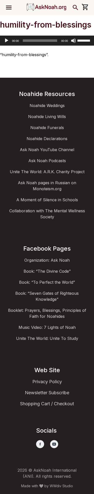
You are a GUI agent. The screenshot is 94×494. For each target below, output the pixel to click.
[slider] (84, 40)
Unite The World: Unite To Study (47, 338)
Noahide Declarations (47, 138)
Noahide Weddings (47, 105)
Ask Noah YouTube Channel (47, 149)
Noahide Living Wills (47, 116)
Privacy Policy (47, 381)
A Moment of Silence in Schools (47, 199)
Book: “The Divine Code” (47, 271)
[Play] (6, 40)
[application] (47, 41)
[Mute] (73, 40)
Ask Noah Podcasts (47, 160)
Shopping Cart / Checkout (47, 403)
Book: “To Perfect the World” (47, 282)
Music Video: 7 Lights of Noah (47, 327)
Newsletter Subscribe (47, 392)
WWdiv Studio (61, 486)
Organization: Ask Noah (47, 260)
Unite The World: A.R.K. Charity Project (47, 171)
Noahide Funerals (47, 127)
